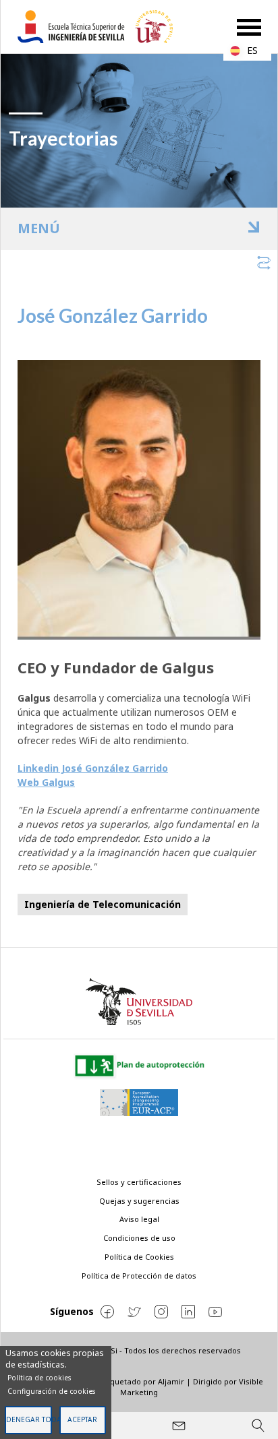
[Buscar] (258, 1425)
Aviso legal (139, 1219)
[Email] (179, 1425)
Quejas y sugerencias (139, 1201)
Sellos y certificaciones (139, 1182)
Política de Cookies (139, 1257)
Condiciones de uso (139, 1238)
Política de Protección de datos (139, 1275)
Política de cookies (39, 1377)
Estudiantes (147, 228)
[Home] (101, 26)
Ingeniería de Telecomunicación (102, 904)
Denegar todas (29, 1419)
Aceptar (82, 1419)
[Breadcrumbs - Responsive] (139, 261)
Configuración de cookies (51, 1391)
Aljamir (171, 1381)
